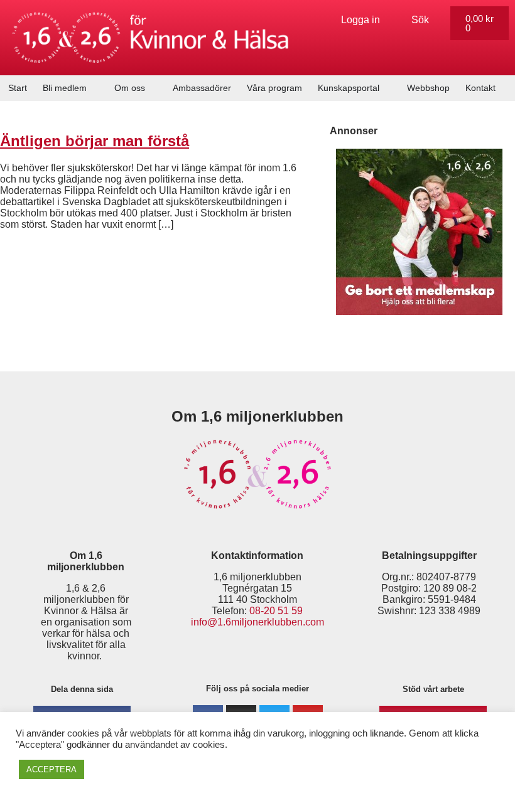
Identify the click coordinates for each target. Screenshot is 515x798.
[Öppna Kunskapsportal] (386, 88)
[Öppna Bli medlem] (94, 88)
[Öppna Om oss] (152, 88)
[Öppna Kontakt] (503, 88)
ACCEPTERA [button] (51, 769)
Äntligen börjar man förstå (94, 140)
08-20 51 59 (276, 610)
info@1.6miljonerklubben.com (257, 622)
